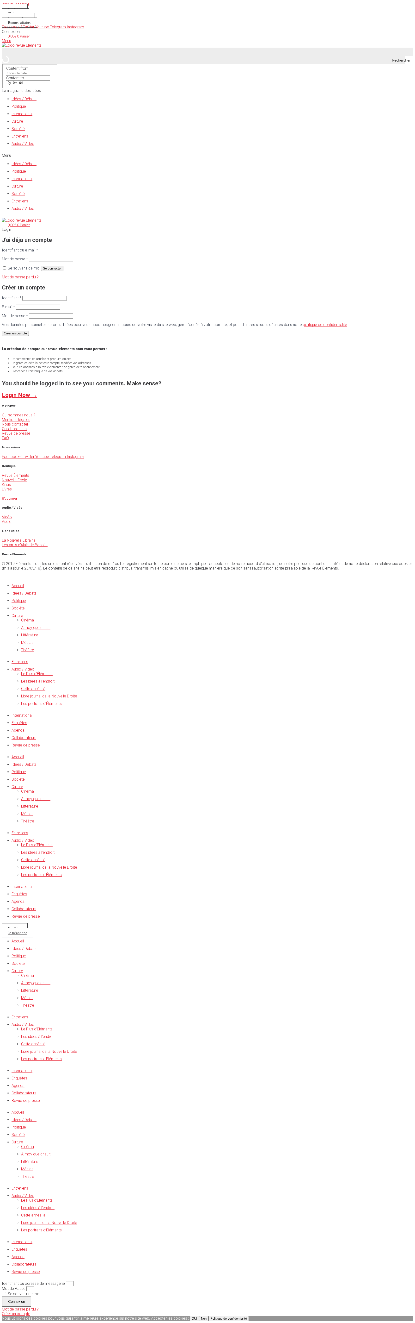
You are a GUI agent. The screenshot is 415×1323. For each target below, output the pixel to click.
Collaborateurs (14, 428)
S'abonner (10, 498)
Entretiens (20, 136)
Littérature (29, 635)
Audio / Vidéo (23, 143)
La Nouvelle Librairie (19, 540)
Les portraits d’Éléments (41, 703)
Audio (7, 521)
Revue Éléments (15, 475)
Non (204, 1318)
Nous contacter (15, 424)
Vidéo (7, 517)
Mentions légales (16, 419)
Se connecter (52, 268)
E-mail (8, 307)
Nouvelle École (14, 480)
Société (18, 128)
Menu (6, 40)
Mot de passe (15, 259)
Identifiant (11, 298)
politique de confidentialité (325, 324)
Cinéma (27, 620)
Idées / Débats (24, 99)
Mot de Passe (13, 1288)
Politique (19, 106)
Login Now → (19, 395)
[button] (207, 155)
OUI (194, 1318)
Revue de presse (16, 433)
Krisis (6, 484)
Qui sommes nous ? (18, 415)
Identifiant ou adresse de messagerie (33, 1283)
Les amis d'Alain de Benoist (25, 545)
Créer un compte (15, 333)
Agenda (18, 730)
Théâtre (27, 650)
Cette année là (33, 688)
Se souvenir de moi (23, 1294)
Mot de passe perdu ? (20, 277)
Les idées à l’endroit (38, 681)
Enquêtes (19, 723)
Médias (27, 642)
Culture (17, 121)
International (22, 114)
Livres (7, 489)
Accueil (18, 585)
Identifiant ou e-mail (20, 250)
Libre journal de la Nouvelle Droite (49, 696)
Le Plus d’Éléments (37, 673)
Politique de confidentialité (228, 1318)
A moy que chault (35, 627)
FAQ (5, 438)
